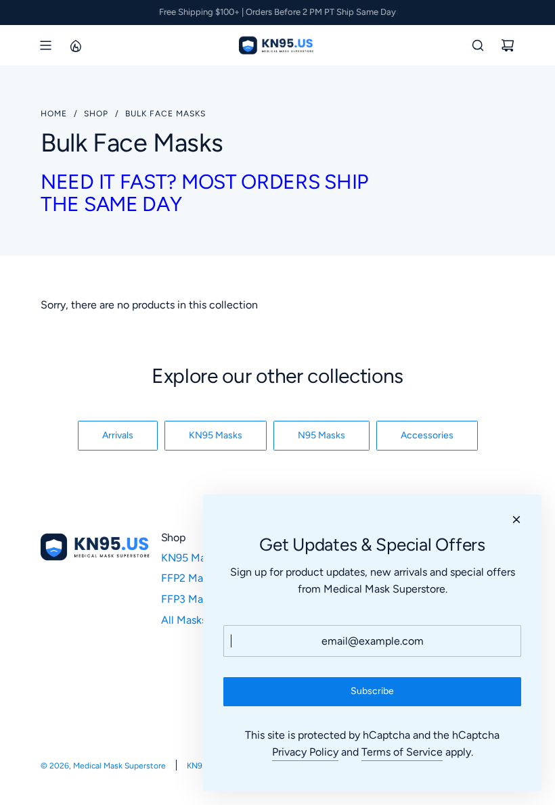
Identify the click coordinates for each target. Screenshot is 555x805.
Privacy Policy (305, 751)
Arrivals (117, 435)
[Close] (516, 519)
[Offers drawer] (75, 45)
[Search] (478, 45)
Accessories (427, 435)
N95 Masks (321, 435)
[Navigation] (45, 45)
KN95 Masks (215, 435)
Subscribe (372, 691)
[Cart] (508, 45)
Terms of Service (402, 751)
